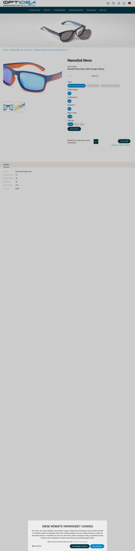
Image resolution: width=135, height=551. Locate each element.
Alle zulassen (97, 546)
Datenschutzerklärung (80, 542)
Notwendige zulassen (79, 546)
